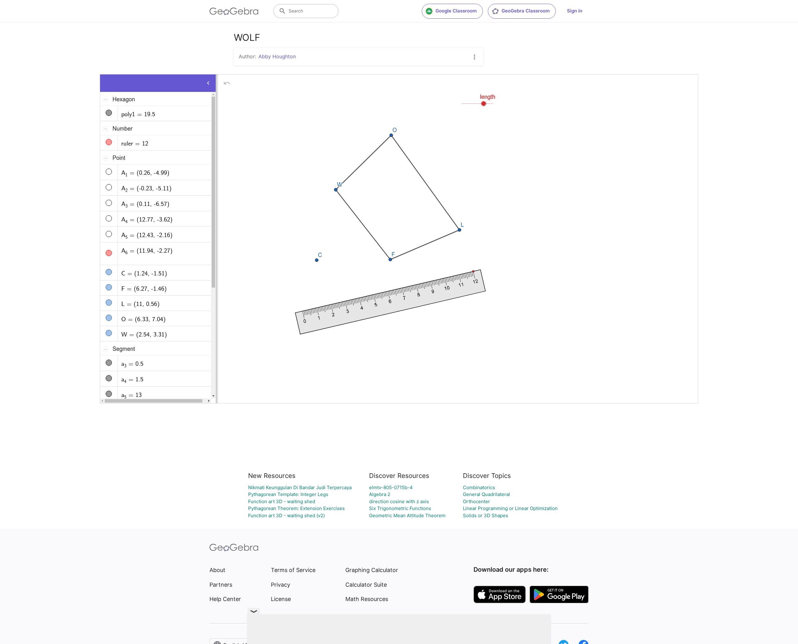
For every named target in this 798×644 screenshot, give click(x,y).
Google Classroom (456, 11)
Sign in (574, 11)
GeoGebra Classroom (526, 11)
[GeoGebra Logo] (233, 11)
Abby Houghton (277, 56)
